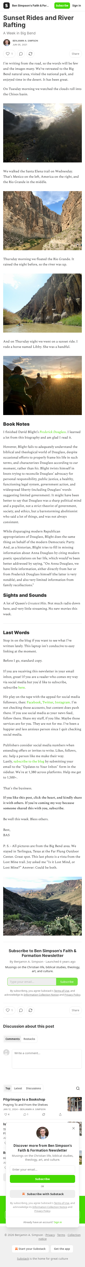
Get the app (62, 1249)
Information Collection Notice (49, 1207)
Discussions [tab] (33, 1088)
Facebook (34, 702)
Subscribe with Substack (45, 1194)
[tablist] (20, 1039)
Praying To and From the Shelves (25, 1105)
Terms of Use (61, 1203)
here (21, 687)
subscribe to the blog (28, 761)
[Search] (78, 1088)
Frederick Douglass (53, 432)
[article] (42, 1107)
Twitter (47, 702)
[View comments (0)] (21, 54)
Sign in (76, 5)
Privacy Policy (42, 1211)
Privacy (50, 1235)
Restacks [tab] (29, 1039)
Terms (61, 1235)
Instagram (62, 702)
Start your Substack (32, 1249)
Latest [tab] (18, 1088)
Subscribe (62, 5)
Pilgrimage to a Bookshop (24, 1099)
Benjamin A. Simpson (25, 40)
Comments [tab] (13, 1039)
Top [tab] (8, 1088)
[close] (73, 1128)
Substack (23, 1258)
